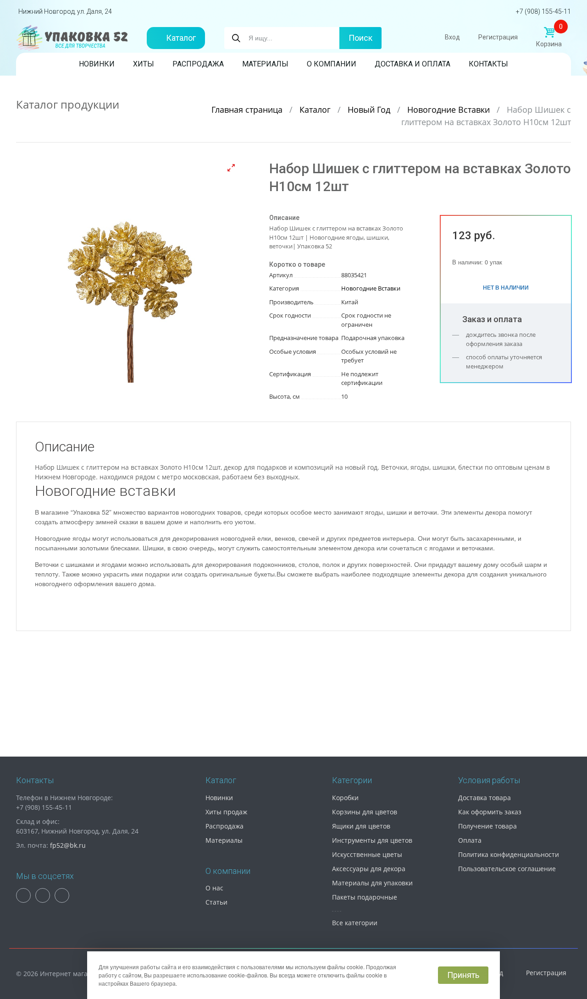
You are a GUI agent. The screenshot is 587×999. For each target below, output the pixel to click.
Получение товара (487, 826)
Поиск (360, 38)
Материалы (265, 64)
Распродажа (198, 64)
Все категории (354, 922)
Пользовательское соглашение (507, 868)
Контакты (488, 64)
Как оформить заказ (489, 811)
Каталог (181, 38)
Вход (452, 37)
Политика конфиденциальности (508, 854)
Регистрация (498, 37)
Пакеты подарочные (364, 897)
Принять (463, 975)
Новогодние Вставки (449, 109)
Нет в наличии (506, 287)
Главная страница (248, 109)
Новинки (97, 64)
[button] (231, 167)
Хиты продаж (226, 811)
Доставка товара (484, 797)
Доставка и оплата (412, 64)
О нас (214, 888)
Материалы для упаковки (372, 882)
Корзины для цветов (364, 811)
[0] (548, 32)
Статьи (216, 902)
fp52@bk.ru (68, 845)
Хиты (143, 64)
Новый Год (370, 109)
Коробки (345, 797)
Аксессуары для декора (368, 868)
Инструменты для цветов (372, 840)
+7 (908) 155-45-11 (543, 11)
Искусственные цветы (367, 854)
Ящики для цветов (361, 826)
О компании (331, 64)
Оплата (470, 840)
